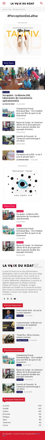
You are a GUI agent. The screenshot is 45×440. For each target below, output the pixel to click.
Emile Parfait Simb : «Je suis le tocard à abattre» (29, 311)
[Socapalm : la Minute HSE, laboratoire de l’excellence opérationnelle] (22, 78)
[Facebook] (4, 299)
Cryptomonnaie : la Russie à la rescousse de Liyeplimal (29, 323)
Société (5, 143)
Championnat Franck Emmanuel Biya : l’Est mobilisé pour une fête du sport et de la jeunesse (29, 112)
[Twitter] (11, 299)
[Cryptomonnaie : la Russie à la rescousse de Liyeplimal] (8, 326)
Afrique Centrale (22, 340)
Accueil (4, 9)
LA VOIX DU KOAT (8, 104)
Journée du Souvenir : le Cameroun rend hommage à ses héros (28, 138)
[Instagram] (8, 299)
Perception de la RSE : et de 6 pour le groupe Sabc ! (29, 155)
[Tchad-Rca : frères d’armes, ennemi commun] (8, 339)
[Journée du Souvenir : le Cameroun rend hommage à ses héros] (8, 140)
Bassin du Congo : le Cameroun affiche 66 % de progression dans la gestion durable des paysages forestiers (29, 125)
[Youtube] (14, 299)
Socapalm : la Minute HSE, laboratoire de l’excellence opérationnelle (17, 98)
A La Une (6, 92)
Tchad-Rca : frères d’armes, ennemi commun (28, 336)
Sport (5, 115)
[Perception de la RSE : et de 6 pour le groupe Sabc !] (8, 155)
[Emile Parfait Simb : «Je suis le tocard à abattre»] (8, 314)
